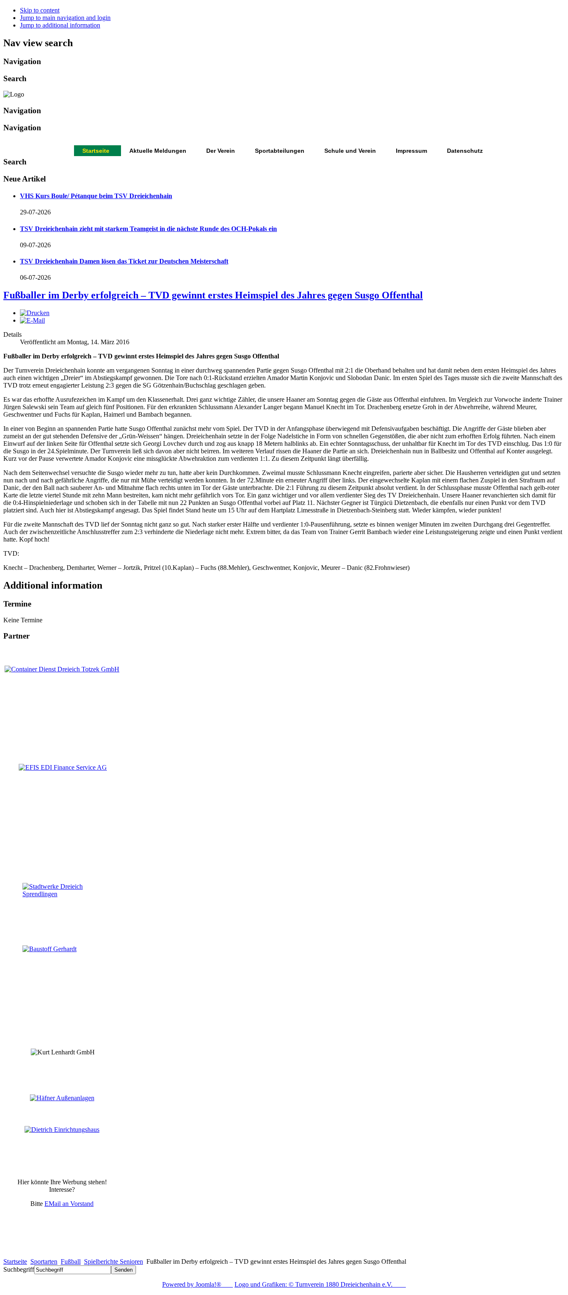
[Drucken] (34, 312)
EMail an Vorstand (69, 1203)
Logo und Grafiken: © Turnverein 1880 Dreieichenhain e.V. (320, 1284)
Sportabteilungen (279, 150)
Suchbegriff (18, 1269)
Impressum (411, 150)
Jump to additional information (60, 25)
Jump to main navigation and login (65, 17)
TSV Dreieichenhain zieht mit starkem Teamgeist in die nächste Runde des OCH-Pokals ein (148, 228)
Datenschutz (465, 150)
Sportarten (43, 1261)
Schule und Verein (350, 150)
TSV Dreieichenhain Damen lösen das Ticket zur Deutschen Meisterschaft (124, 261)
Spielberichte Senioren (113, 1261)
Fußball (71, 1261)
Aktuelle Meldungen (157, 150)
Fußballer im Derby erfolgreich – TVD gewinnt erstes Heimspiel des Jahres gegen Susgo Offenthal (213, 295)
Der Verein (220, 150)
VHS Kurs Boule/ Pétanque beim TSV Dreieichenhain (96, 195)
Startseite (95, 150)
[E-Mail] (32, 320)
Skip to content (39, 10)
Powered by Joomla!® (197, 1284)
